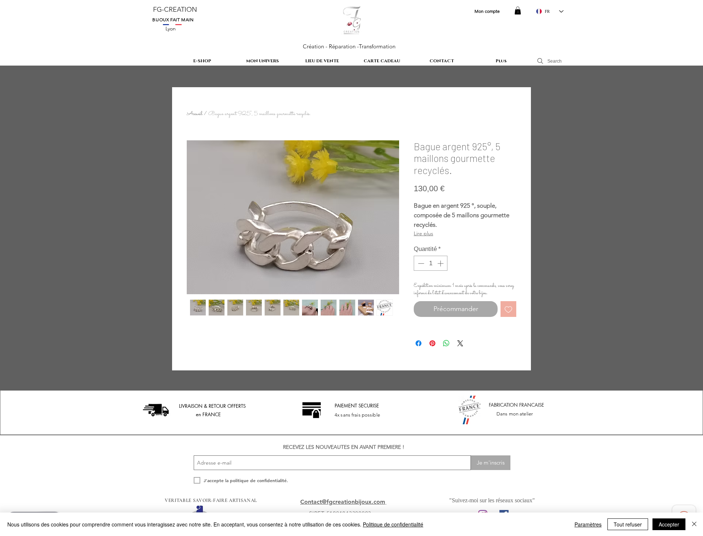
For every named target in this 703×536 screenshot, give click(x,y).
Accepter (669, 524)
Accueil (194, 114)
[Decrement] (420, 263)
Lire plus (423, 233)
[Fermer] (694, 524)
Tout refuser (628, 524)
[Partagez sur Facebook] (418, 343)
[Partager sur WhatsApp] (446, 343)
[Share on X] (460, 343)
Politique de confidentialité (393, 524)
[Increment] (441, 263)
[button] (517, 11)
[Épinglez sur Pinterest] (432, 343)
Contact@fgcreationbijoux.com (342, 501)
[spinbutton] (431, 263)
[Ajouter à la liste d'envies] (508, 309)
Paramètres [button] (588, 524)
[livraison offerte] (156, 410)
